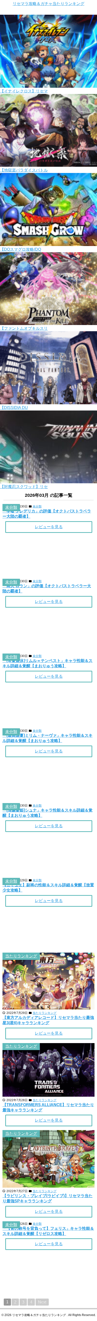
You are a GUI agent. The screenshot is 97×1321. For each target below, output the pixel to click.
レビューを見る (49, 527)
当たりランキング (21, 956)
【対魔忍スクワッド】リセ (24, 487)
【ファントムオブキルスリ (24, 328)
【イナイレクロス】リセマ (24, 91)
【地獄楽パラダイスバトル (24, 170)
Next (42, 1302)
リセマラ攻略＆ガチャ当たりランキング (48, 3)
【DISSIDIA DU (14, 408)
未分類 (11, 507)
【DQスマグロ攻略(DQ (20, 249)
